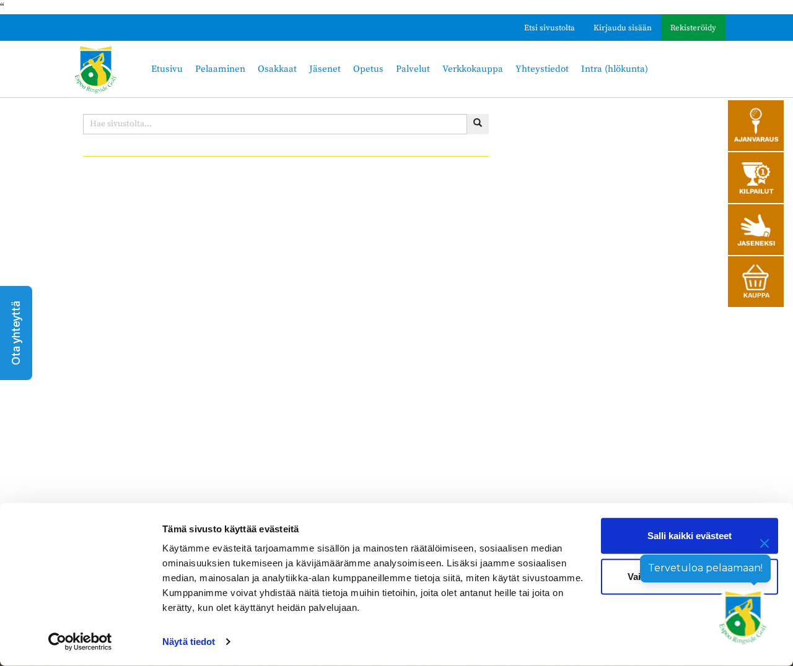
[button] (16, 333)
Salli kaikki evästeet (689, 535)
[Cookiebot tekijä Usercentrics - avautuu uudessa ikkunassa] (80, 642)
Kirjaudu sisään (623, 28)
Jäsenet (325, 69)
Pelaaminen (220, 69)
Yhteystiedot (542, 69)
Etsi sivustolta (549, 28)
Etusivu (167, 69)
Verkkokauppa (472, 69)
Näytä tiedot (188, 641)
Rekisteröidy (693, 28)
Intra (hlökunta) (614, 69)
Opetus (368, 69)
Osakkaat (277, 69)
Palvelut (413, 69)
